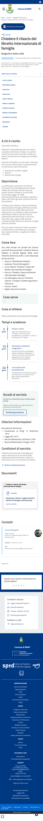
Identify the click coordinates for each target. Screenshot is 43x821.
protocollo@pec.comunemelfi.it (20, 776)
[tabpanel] (20, 162)
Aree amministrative (20, 687)
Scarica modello (11, 504)
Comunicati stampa (20, 745)
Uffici (20, 692)
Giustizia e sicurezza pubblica (20, 727)
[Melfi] (10, 9)
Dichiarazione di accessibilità (21, 798)
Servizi (9, 18)
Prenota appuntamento (20, 790)
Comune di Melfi (24, 8)
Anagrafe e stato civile (19, 18)
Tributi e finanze (21, 730)
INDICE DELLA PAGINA (9, 74)
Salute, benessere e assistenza (20, 735)
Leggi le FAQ (20, 793)
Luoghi (20, 702)
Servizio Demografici (12, 530)
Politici (20, 697)
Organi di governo (20, 689)
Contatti (20, 763)
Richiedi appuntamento (15, 412)
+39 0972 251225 (20, 773)
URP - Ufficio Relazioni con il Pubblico (20, 779)
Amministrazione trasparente (20, 759)
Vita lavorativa (20, 715)
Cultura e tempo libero (21, 712)
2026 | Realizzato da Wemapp (21, 812)
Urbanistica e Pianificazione (20, 720)
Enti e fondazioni (20, 694)
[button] (40, 2)
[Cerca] (39, 9)
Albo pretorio (20, 756)
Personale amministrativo (20, 700)
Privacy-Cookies (7, 807)
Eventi (20, 747)
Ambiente (20, 733)
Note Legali (17, 807)
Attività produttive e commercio (20, 717)
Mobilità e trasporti (20, 725)
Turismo (20, 722)
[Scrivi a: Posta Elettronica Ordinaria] (20, 777)
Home (3, 18)
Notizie (20, 742)
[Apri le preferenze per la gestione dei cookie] (3, 817)
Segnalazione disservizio (20, 795)
